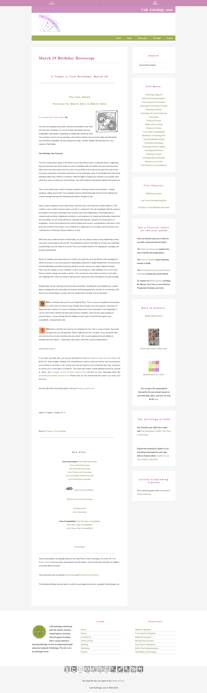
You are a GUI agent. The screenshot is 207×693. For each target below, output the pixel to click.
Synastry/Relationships (153, 139)
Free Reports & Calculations (154, 165)
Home (83, 630)
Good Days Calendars (145, 645)
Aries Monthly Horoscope (79, 469)
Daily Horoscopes (143, 637)
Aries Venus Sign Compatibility (80, 528)
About (83, 633)
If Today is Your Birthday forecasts (154, 207)
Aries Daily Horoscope (87, 462)
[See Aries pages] (67, 674)
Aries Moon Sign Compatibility (79, 525)
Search (84, 652)
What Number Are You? (153, 375)
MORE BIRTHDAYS (47, 349)
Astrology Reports (153, 95)
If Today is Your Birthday (55, 431)
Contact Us (86, 637)
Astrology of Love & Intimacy (154, 113)
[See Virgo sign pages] (100, 674)
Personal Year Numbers (89, 575)
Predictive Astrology (154, 143)
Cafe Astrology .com (57, 22)
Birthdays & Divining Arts (153, 136)
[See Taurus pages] (74, 674)
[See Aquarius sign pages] (133, 674)
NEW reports (156, 281)
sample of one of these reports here (69, 372)
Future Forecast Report (84, 490)
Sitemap (84, 645)
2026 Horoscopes (154, 194)
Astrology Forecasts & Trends (153, 106)
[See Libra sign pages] (106, 674)
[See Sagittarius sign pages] (120, 674)
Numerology (79, 547)
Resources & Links (154, 162)
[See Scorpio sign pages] (113, 674)
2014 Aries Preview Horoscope (79, 499)
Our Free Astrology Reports (153, 200)
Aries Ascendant (79, 512)
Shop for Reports (143, 630)
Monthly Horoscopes (144, 641)
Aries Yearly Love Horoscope (79, 472)
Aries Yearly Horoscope (79, 465)
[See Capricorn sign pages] (127, 674)
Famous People (154, 121)
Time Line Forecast (149, 249)
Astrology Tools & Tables (153, 147)
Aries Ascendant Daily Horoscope (80, 476)
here (156, 399)
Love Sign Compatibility (154, 132)
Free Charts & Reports (145, 633)
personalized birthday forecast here (54, 376)
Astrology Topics (154, 154)
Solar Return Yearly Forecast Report (102, 358)
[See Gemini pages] (80, 674)
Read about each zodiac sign (154, 349)
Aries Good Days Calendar (79, 479)
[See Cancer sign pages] (87, 674)
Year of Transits (148, 260)
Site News (85, 648)
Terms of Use (87, 641)
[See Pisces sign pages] (140, 674)
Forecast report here (85, 388)
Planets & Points (153, 128)
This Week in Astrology (145, 652)
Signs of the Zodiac (154, 124)
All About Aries (79, 508)
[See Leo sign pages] (94, 674)
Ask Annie (153, 117)
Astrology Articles (154, 110)
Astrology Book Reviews (154, 158)
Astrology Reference (153, 150)
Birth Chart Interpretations (154, 98)
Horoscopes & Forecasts (153, 102)
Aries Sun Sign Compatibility (88, 521)
